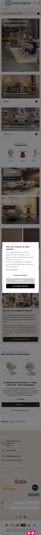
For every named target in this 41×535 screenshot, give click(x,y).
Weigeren (20, 280)
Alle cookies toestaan (20, 286)
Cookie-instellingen (20, 275)
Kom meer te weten (11, 269)
